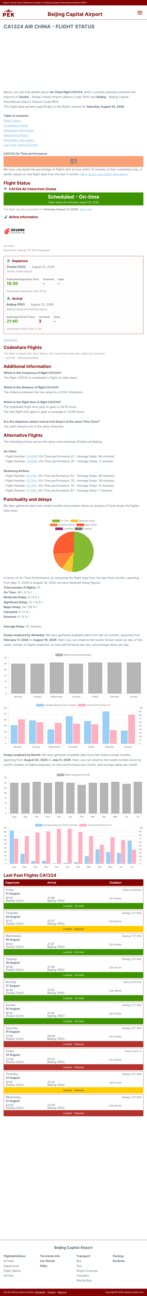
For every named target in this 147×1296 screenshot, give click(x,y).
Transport (83, 1256)
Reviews (119, 1261)
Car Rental (47, 1261)
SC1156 (31, 476)
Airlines (8, 1275)
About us (62, 1292)
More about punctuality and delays (104, 174)
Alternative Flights (16, 135)
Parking (118, 1256)
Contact (52, 1292)
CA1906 (32, 456)
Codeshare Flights (16, 125)
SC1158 (32, 480)
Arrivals (9, 1261)
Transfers (82, 1275)
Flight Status (12, 121)
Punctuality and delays (19, 140)
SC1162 (32, 490)
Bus (78, 1261)
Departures (11, 1266)
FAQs (43, 1266)
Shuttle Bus (84, 1280)
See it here (86, 209)
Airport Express (87, 1271)
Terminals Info (50, 1256)
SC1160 (32, 485)
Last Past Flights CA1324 (20, 145)
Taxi (79, 1266)
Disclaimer (40, 1292)
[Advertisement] (73, 61)
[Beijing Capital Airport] (8, 13)
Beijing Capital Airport (75, 14)
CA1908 (32, 461)
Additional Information (19, 130)
